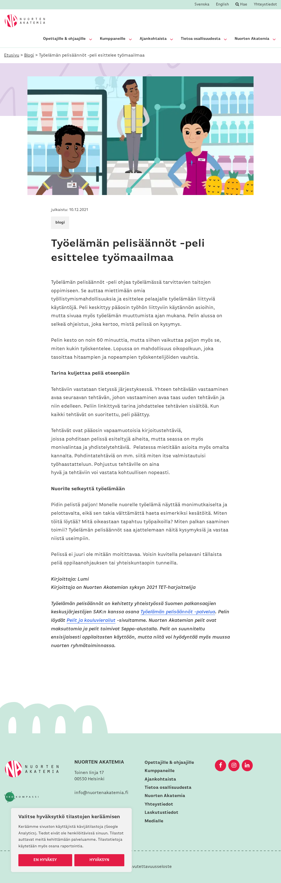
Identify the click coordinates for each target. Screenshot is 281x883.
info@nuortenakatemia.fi (101, 793)
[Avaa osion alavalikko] (90, 39)
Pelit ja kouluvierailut (91, 620)
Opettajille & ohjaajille (64, 39)
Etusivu (11, 55)
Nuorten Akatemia (252, 39)
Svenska (202, 5)
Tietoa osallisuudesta (200, 39)
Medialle (154, 821)
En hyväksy (45, 860)
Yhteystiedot (265, 5)
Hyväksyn (99, 860)
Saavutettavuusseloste (148, 867)
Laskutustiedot (161, 812)
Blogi (29, 55)
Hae (243, 4)
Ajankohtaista (153, 39)
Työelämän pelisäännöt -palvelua (177, 612)
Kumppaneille (112, 39)
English (222, 5)
